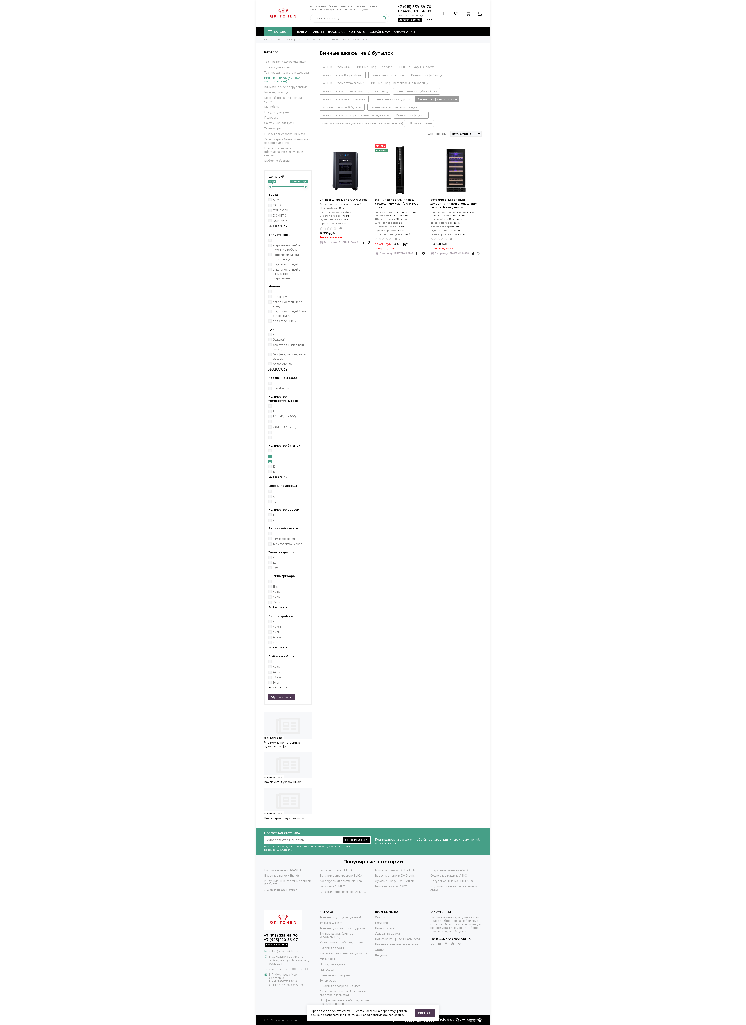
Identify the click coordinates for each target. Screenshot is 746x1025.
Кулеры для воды (276, 92)
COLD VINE (281, 210)
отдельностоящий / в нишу (287, 304)
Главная (302, 32)
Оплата (380, 917)
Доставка (336, 32)
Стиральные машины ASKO (449, 870)
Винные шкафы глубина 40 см (416, 91)
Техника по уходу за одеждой (285, 61)
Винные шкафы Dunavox (416, 67)
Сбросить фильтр (282, 697)
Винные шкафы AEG (336, 67)
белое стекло (282, 364)
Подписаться (356, 840)
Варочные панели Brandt (281, 875)
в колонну (280, 297)
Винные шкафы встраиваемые (343, 83)
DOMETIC (280, 215)
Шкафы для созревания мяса (284, 134)
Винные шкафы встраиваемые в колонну (399, 83)
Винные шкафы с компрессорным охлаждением (355, 115)
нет (275, 501)
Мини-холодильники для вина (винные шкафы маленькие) (362, 123)
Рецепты (381, 955)
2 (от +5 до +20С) (284, 427)
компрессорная (284, 539)
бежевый (279, 339)
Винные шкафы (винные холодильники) (282, 79)
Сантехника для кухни (279, 123)
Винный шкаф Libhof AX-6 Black (343, 199)
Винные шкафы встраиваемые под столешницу (355, 91)
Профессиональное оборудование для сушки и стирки (283, 152)
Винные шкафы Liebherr (387, 75)
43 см (276, 667)
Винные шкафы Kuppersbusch (342, 75)
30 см (277, 592)
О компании (404, 32)
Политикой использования (363, 1015)
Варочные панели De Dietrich (395, 875)
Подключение (385, 928)
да (274, 496)
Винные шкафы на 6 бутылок (437, 99)
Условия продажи (387, 933)
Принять (425, 1013)
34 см (276, 597)
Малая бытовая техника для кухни (283, 99)
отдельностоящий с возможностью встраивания (286, 274)
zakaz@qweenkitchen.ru (285, 951)
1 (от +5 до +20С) (284, 416)
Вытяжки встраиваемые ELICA (341, 875)
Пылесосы (271, 117)
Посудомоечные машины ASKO (452, 881)
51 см (276, 642)
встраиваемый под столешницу (286, 257)
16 (274, 472)
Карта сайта (292, 1019)
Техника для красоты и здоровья (287, 72)
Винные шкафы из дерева (391, 99)
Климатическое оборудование (286, 87)
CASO (277, 205)
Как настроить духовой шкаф (284, 818)
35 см (276, 602)
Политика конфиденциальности (397, 939)
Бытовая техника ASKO (391, 886)
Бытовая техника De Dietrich (395, 870)
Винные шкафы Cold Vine (374, 67)
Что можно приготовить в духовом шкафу (282, 744)
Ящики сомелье (421, 123)
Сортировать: (437, 133)
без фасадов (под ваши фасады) (289, 356)
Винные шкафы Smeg (426, 75)
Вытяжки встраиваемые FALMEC (343, 892)
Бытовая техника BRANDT (282, 870)
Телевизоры (272, 128)
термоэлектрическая (287, 544)
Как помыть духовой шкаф (282, 782)
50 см (276, 682)
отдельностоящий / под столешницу (289, 314)
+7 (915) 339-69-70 (414, 7)
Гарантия (381, 922)
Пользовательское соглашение (397, 944)
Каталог (281, 32)
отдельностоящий (285, 264)
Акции (318, 32)
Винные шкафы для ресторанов (344, 99)
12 (274, 466)
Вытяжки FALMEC (332, 886)
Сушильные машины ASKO (448, 875)
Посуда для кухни (276, 112)
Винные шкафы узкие (411, 115)
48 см (277, 637)
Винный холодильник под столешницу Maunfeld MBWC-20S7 (397, 203)
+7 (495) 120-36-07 (414, 11)
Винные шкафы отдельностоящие (393, 107)
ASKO (277, 200)
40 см (277, 626)
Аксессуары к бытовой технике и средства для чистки (287, 141)
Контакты (357, 32)
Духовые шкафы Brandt (280, 890)
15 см (276, 586)
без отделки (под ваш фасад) (288, 347)
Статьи (379, 950)
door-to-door (281, 388)
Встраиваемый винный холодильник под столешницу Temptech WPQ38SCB (453, 203)
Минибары (271, 106)
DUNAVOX (280, 221)
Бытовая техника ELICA (336, 870)
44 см (277, 672)
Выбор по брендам (277, 160)
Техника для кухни (277, 67)
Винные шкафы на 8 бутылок (342, 107)
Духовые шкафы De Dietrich (394, 881)
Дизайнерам (379, 32)
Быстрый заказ (348, 242)
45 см (276, 632)
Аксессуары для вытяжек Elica (341, 881)
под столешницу (284, 321)
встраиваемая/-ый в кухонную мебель (286, 247)
